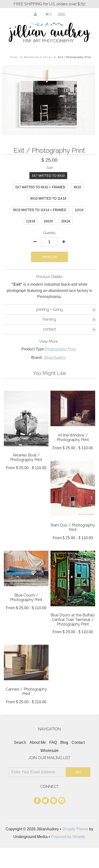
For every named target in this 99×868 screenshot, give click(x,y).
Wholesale (49, 751)
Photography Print (60, 349)
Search (20, 742)
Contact (78, 742)
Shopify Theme (75, 829)
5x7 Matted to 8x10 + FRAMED (40, 187)
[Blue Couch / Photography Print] (26, 590)
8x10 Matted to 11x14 (48, 198)
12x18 (30, 221)
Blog (64, 742)
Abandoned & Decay (38, 57)
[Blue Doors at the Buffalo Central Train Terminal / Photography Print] (72, 610)
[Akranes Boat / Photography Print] (26, 450)
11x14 (79, 210)
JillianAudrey (54, 357)
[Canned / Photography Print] (26, 684)
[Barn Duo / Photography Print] (72, 520)
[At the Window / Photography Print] (72, 430)
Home (14, 57)
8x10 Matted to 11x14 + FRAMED (39, 210)
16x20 (48, 221)
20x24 (65, 221)
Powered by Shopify (68, 837)
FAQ (53, 742)
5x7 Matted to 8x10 (48, 175)
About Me (38, 742)
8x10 (77, 187)
